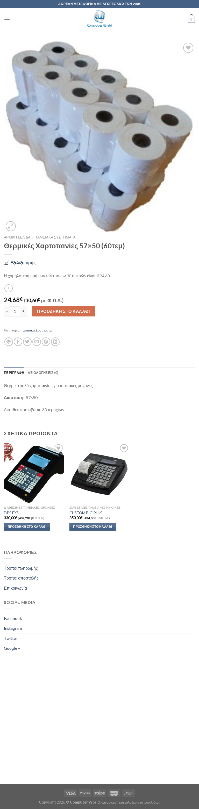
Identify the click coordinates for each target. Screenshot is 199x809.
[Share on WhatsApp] (8, 341)
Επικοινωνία (15, 588)
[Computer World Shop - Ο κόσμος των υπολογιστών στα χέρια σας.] (99, 19)
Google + (12, 648)
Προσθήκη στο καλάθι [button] (27, 526)
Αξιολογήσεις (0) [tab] (43, 373)
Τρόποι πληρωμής (21, 568)
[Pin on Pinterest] (46, 341)
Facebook (13, 618)
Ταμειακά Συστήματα (55, 237)
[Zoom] (11, 226)
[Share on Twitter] (27, 341)
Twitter (10, 638)
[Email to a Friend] (36, 341)
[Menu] (7, 19)
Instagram (13, 628)
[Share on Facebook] (18, 341)
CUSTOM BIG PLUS (85, 513)
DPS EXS (11, 513)
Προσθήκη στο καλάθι (63, 311)
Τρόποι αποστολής (21, 577)
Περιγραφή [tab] (14, 373)
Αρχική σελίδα (17, 237)
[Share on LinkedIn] (55, 341)
